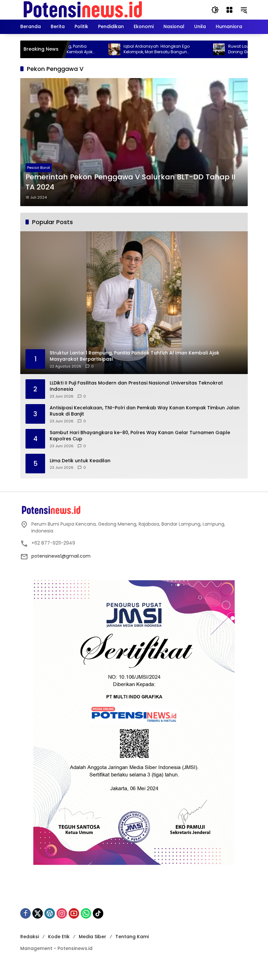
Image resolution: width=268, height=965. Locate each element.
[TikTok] (98, 913)
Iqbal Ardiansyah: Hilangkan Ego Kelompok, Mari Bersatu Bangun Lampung (130, 49)
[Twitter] (37, 913)
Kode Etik (59, 936)
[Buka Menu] (229, 10)
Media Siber (92, 936)
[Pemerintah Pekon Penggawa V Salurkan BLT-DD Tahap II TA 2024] (134, 142)
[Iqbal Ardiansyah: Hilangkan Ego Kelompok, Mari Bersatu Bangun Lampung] (87, 49)
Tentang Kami (132, 936)
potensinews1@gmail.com (61, 556)
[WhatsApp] (86, 913)
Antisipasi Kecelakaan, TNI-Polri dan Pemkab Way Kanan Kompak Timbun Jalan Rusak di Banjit (145, 411)
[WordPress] (49, 913)
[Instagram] (62, 913)
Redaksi (29, 936)
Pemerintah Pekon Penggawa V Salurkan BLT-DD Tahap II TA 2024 (130, 182)
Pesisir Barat (38, 167)
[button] (215, 10)
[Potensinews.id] (83, 9)
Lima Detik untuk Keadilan (80, 461)
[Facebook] (25, 913)
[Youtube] (74, 913)
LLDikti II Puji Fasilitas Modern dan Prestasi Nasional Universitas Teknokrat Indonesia (136, 386)
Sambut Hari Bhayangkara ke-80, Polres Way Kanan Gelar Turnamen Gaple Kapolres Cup (140, 436)
